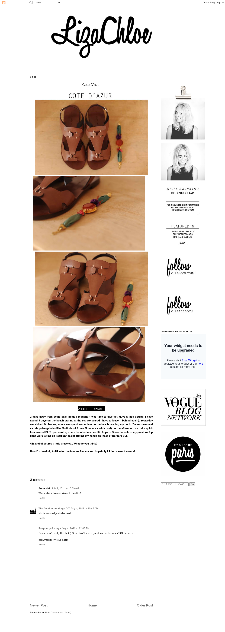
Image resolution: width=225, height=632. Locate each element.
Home (92, 605)
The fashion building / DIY (54, 508)
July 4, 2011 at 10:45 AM (84, 508)
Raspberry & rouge (49, 528)
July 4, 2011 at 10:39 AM (65, 488)
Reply (41, 498)
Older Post (145, 605)
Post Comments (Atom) (58, 612)
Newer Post (38, 605)
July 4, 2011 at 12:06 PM (75, 528)
